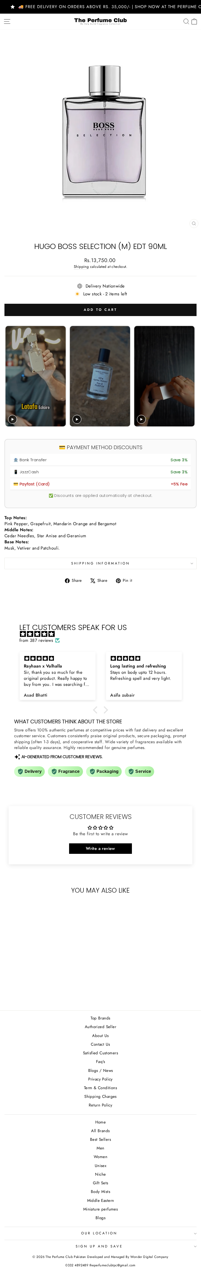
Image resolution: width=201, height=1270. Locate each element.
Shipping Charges (100, 1096)
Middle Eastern (100, 1200)
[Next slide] (190, 376)
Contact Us (100, 1044)
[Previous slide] (10, 376)
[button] (96, 710)
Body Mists (100, 1192)
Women (100, 1157)
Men (100, 1148)
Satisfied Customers (100, 1053)
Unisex (100, 1166)
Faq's (100, 1062)
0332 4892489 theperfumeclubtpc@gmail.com (100, 1265)
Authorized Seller (100, 1027)
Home (100, 1122)
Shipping (81, 266)
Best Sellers (100, 1139)
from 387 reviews (36, 640)
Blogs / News (100, 1070)
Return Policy (100, 1105)
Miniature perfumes (100, 1209)
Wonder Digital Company (149, 1257)
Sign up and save (99, 1246)
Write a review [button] (100, 848)
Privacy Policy (100, 1079)
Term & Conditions (100, 1088)
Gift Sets (100, 1183)
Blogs (100, 1218)
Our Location (99, 1233)
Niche (100, 1174)
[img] (103, 634)
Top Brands (100, 1018)
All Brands (100, 1131)
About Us (100, 1036)
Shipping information (100, 563)
